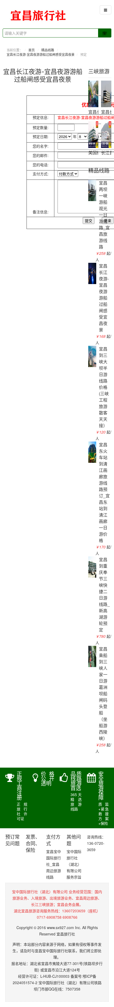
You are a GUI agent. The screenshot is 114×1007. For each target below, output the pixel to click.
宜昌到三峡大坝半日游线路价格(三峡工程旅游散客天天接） (104, 387)
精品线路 (47, 50)
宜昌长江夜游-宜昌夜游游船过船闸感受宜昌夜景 (40, 54)
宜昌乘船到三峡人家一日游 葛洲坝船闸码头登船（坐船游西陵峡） (103, 693)
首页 (31, 50)
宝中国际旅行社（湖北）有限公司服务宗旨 (74, 864)
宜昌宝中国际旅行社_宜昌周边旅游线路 (53, 864)
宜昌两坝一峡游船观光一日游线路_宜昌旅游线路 (104, 215)
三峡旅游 (98, 71)
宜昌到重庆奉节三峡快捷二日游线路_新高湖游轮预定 (104, 594)
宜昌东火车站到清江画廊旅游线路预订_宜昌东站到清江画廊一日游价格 (104, 492)
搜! (104, 33)
